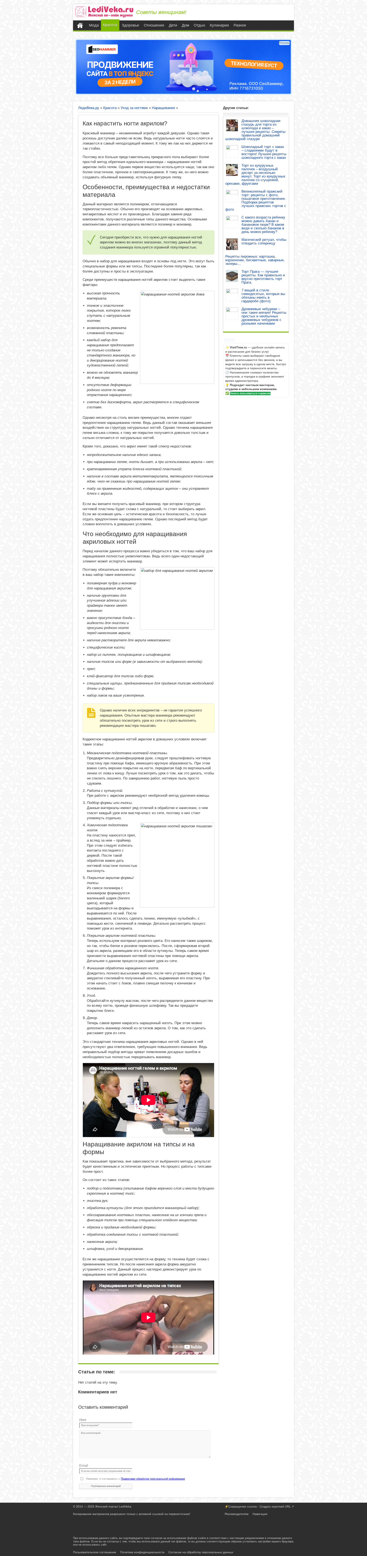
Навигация (260, 1514)
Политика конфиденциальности (142, 1552)
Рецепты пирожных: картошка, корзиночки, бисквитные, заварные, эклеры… (255, 260)
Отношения (154, 25)
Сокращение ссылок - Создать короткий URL (259, 1506)
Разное (240, 25)
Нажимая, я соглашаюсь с (135, 1478)
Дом (185, 25)
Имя (82, 1420)
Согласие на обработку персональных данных (200, 1552)
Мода (94, 25)
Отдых (199, 25)
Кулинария (219, 25)
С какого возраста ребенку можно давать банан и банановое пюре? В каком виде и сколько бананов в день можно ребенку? (263, 224)
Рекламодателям (236, 1514)
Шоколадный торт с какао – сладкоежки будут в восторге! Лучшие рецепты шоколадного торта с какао (263, 152)
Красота (110, 25)
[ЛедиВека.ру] (104, 12)
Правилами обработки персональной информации (153, 1478)
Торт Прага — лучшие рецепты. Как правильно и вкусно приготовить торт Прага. (263, 277)
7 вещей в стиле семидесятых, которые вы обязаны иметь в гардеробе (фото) (263, 295)
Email (83, 1466)
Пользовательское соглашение (94, 1552)
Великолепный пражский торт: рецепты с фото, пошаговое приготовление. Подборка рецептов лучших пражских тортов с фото (255, 200)
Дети (173, 25)
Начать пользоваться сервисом (250, 393)
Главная (80, 25)
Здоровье (130, 25)
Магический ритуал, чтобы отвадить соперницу (263, 241)
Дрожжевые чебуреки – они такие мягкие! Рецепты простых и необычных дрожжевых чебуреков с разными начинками (263, 316)
